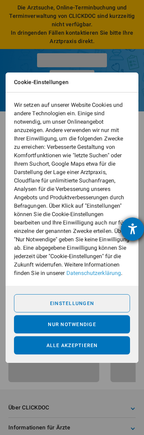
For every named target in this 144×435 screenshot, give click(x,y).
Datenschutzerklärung (93, 273)
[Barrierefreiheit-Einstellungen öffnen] (132, 229)
